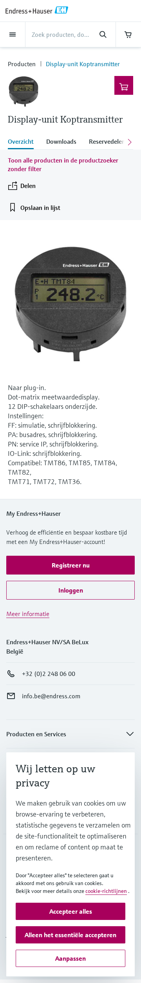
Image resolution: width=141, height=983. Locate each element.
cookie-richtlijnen (106, 890)
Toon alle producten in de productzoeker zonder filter (63, 164)
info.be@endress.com (51, 696)
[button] (70, 565)
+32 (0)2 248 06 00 (48, 674)
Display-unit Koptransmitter (83, 64)
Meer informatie (27, 614)
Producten (22, 64)
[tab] (24, 142)
